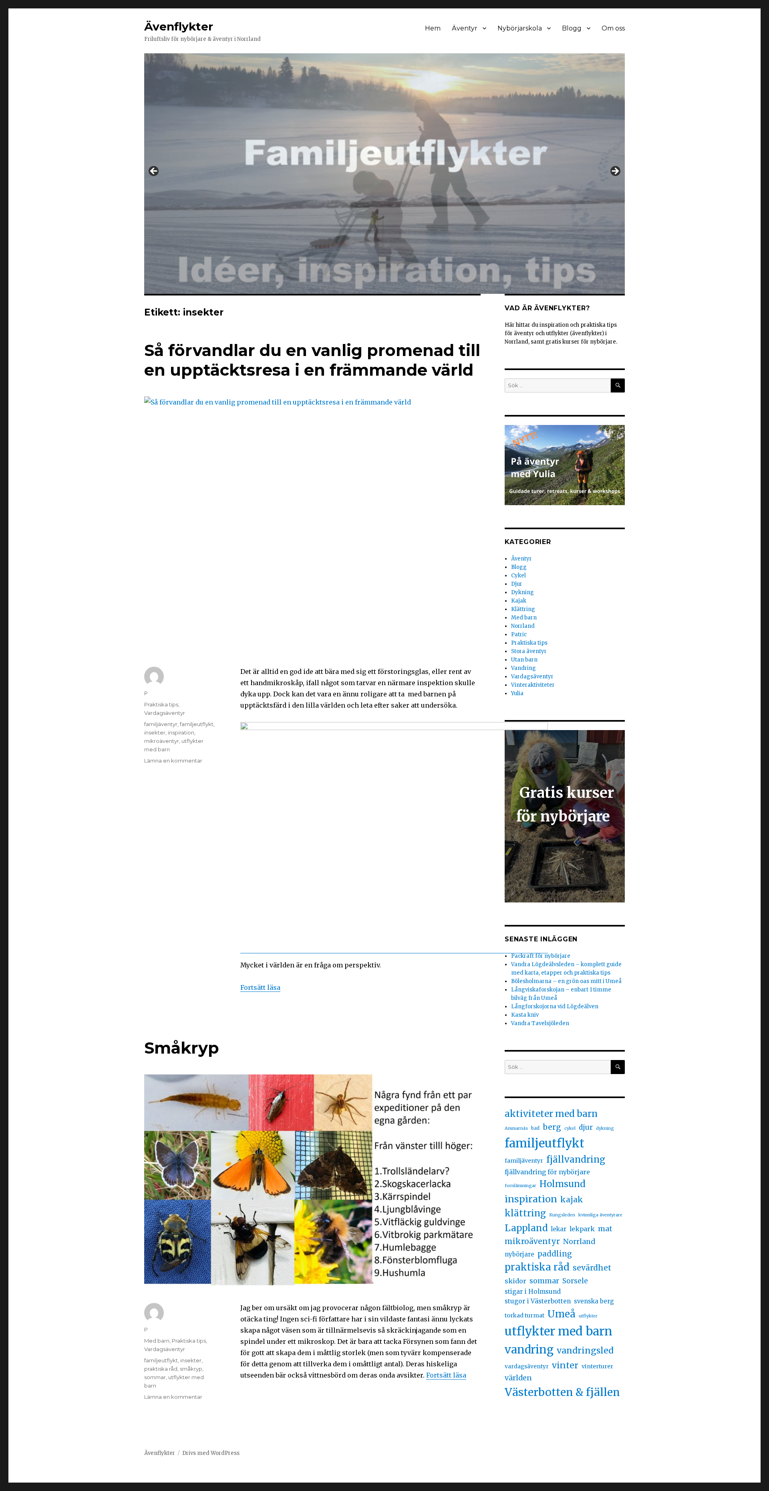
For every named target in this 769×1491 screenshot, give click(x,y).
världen (518, 1377)
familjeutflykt (196, 724)
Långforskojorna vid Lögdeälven (554, 1006)
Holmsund (563, 1184)
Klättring (523, 609)
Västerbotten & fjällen (562, 1392)
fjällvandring (575, 1159)
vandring (529, 1350)
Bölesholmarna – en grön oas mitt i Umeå (566, 981)
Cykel (518, 575)
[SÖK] (618, 385)
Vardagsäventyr (164, 713)
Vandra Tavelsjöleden (540, 1023)
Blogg (572, 28)
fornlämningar (520, 1185)
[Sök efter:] (558, 385)
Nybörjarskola (519, 28)
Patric (519, 634)
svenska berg (594, 1301)
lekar (558, 1229)
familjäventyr (160, 724)
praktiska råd (160, 1369)
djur (586, 1127)
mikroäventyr (161, 741)
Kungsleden (562, 1215)
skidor (515, 1281)
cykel (570, 1128)
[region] (384, 173)
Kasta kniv (525, 1015)
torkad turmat (524, 1315)
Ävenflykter (178, 26)
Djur (516, 584)
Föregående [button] (154, 172)
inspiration (181, 732)
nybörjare (519, 1254)
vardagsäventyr (527, 1366)
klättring (525, 1213)
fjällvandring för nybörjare (547, 1172)
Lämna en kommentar (173, 760)
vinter (565, 1365)
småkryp (191, 1369)
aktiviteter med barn (551, 1113)
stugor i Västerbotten (538, 1301)
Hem (433, 28)
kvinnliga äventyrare (600, 1215)
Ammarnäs (516, 1128)
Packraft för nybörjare (540, 956)
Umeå (562, 1314)
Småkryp (181, 1048)
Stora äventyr (529, 651)
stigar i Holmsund (533, 1291)
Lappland (526, 1228)
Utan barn (524, 659)
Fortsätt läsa (260, 987)
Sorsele (575, 1281)
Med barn (156, 1340)
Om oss (613, 28)
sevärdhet (592, 1268)
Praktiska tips (161, 704)
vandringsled (585, 1350)
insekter (154, 732)
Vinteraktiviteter (533, 685)
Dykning (522, 592)
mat (605, 1228)
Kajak (518, 600)
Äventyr (464, 28)
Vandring (523, 668)
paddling (554, 1253)
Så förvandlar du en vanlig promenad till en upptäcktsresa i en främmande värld (312, 360)
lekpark (582, 1229)
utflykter (588, 1316)
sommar (155, 1377)
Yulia (517, 693)
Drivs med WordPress (211, 1453)
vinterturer (597, 1366)
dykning (605, 1128)
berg (552, 1127)
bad (535, 1128)
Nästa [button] (615, 172)
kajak (571, 1199)
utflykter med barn (558, 1331)
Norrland (523, 626)
